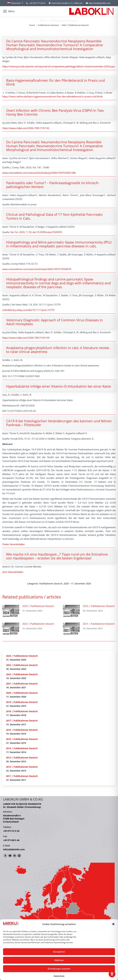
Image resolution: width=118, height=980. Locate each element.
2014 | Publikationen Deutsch (22, 748)
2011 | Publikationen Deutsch (22, 776)
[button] (113, 924)
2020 (66, 583)
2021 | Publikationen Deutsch (99, 623)
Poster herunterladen (13, 544)
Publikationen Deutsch (51, 583)
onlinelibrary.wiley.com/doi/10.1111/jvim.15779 (28, 309)
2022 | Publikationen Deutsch (38, 623)
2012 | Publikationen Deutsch (22, 766)
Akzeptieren (59, 951)
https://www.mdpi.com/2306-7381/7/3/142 (25, 128)
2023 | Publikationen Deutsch (99, 606)
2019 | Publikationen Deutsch (22, 702)
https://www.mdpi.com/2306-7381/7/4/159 (25, 337)
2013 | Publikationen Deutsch (22, 757)
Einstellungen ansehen (59, 968)
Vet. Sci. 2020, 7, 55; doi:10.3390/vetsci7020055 (36, 232)
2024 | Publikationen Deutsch (38, 606)
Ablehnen (59, 960)
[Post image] (10, 611)
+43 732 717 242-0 (37, 3)
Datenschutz (59, 975)
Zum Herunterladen (12, 571)
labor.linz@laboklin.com (100, 3)
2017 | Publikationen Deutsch (22, 720)
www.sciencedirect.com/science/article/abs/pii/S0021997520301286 (39, 172)
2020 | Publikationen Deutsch (22, 692)
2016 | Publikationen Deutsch (22, 729)
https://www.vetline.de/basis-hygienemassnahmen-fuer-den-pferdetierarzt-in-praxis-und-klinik (52, 96)
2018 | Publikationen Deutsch (22, 711)
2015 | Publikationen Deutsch (22, 739)
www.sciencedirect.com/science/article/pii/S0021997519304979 (36, 269)
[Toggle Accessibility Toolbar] (112, 974)
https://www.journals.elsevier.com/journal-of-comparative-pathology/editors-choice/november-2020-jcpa (58, 66)
